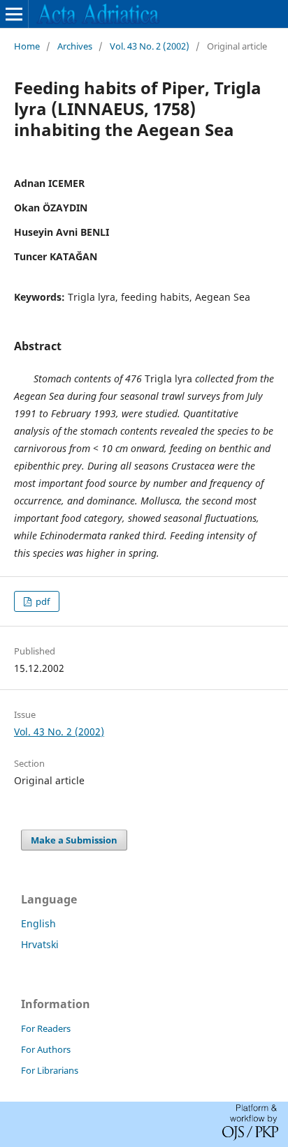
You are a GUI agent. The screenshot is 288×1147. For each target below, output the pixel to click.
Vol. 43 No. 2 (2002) (149, 46)
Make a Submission (74, 840)
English (38, 923)
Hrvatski (40, 944)
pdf (42, 601)
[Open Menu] (14, 14)
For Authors (46, 1049)
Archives (74, 46)
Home (27, 46)
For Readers (46, 1028)
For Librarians (49, 1070)
